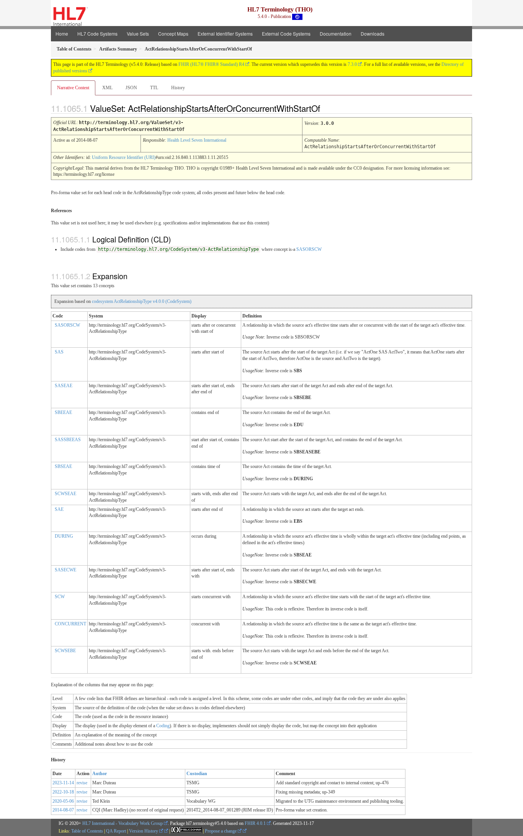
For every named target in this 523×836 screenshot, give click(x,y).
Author (99, 773)
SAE (59, 509)
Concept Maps (173, 33)
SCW (60, 596)
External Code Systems (286, 33)
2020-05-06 (63, 801)
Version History (144, 831)
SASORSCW (309, 249)
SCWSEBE (65, 650)
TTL (154, 87)
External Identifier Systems (225, 33)
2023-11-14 (63, 782)
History (178, 87)
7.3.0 (352, 64)
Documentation (335, 33)
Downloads (372, 33)
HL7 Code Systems (97, 33)
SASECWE (65, 570)
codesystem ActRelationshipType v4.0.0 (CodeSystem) (141, 301)
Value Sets (138, 33)
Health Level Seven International (196, 140)
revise (82, 782)
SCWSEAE (65, 493)
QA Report (116, 831)
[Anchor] (326, 108)
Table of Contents (87, 831)
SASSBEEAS (68, 439)
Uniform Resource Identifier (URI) (123, 157)
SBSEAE (63, 466)
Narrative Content (73, 87)
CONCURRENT (70, 624)
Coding (163, 725)
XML (107, 87)
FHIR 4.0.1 (255, 823)
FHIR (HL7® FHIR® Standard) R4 (211, 64)
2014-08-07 (63, 810)
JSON (131, 87)
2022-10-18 (63, 792)
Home (62, 33)
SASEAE (63, 385)
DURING (64, 536)
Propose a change (221, 831)
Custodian (196, 773)
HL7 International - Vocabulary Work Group (122, 823)
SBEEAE (63, 412)
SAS (59, 352)
